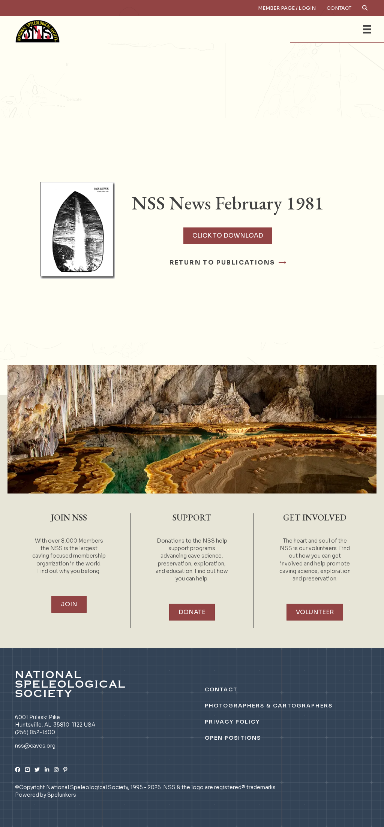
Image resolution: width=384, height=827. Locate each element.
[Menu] (367, 29)
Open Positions (233, 737)
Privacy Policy (232, 721)
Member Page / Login (287, 8)
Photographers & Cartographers (269, 705)
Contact (339, 8)
